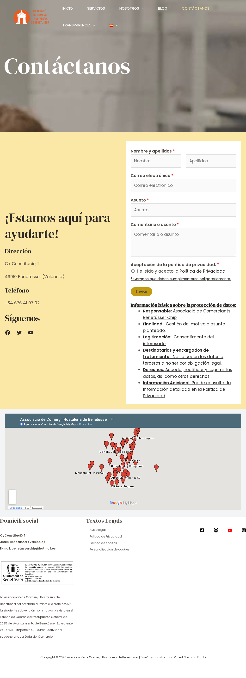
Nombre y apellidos (153, 151)
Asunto (140, 200)
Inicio (67, 8)
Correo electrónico (152, 175)
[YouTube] (230, 530)
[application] (141, 8)
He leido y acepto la (181, 271)
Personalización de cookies (109, 549)
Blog (162, 8)
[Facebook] (202, 530)
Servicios (96, 8)
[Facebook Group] (216, 530)
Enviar (141, 291)
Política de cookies (103, 543)
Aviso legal (98, 530)
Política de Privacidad (106, 536)
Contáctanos (195, 8)
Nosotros (129, 8)
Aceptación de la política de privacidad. (175, 265)
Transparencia (76, 25)
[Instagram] (244, 530)
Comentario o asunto (155, 224)
